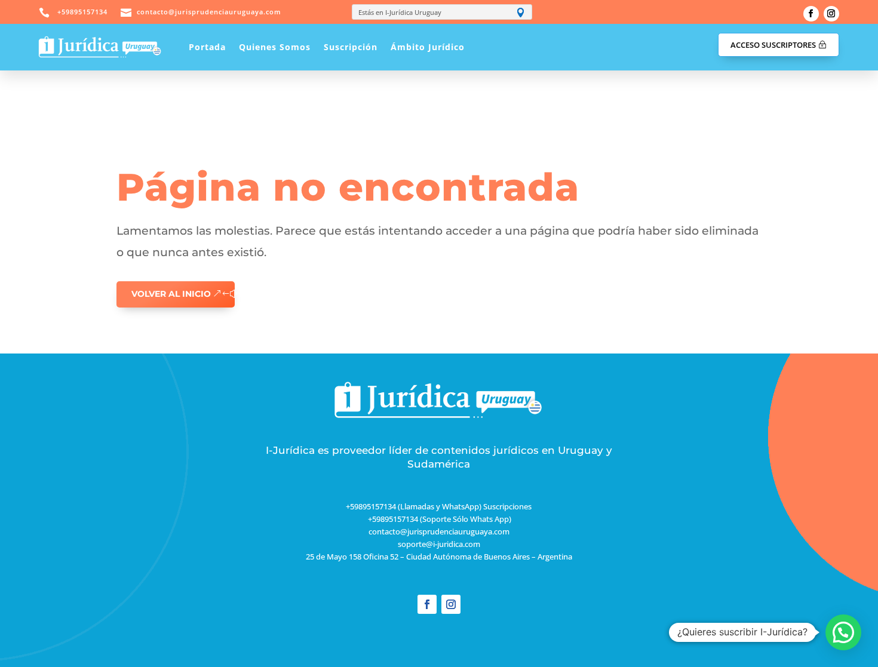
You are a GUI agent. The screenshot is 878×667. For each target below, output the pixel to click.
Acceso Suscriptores (773, 44)
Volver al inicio (171, 293)
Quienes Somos (275, 47)
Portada (207, 47)
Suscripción (350, 47)
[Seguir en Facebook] (811, 13)
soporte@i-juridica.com (439, 544)
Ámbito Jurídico (428, 47)
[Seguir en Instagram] (831, 13)
